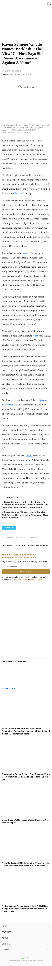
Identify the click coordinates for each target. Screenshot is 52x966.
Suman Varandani (13, 71)
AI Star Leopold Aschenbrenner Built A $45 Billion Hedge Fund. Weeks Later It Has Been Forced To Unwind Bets (25, 908)
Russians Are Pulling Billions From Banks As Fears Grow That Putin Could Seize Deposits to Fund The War (26, 777)
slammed (26, 253)
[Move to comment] (35, 79)
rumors (29, 455)
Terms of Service (20, 579)
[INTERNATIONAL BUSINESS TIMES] (27, 4)
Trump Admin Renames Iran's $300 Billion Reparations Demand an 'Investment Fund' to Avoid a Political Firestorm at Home (26, 731)
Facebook (19, 193)
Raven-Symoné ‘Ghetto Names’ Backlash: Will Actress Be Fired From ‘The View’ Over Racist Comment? (25, 515)
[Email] (30, 79)
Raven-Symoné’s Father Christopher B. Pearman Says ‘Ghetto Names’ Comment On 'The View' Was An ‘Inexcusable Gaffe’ (25, 505)
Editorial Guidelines (38, 545)
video (36, 335)
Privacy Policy (36, 579)
